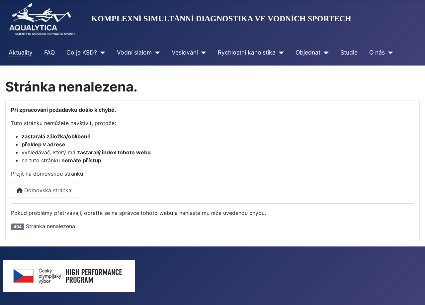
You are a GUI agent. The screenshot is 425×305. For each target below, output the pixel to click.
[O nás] (389, 52)
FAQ (49, 52)
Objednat (308, 52)
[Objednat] (324, 52)
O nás (377, 52)
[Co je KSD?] (101, 52)
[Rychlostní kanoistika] (280, 52)
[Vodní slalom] (156, 52)
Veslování (185, 52)
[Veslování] (202, 52)
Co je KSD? (81, 52)
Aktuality (21, 52)
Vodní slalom (134, 52)
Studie (349, 52)
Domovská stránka (47, 190)
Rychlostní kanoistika (247, 52)
